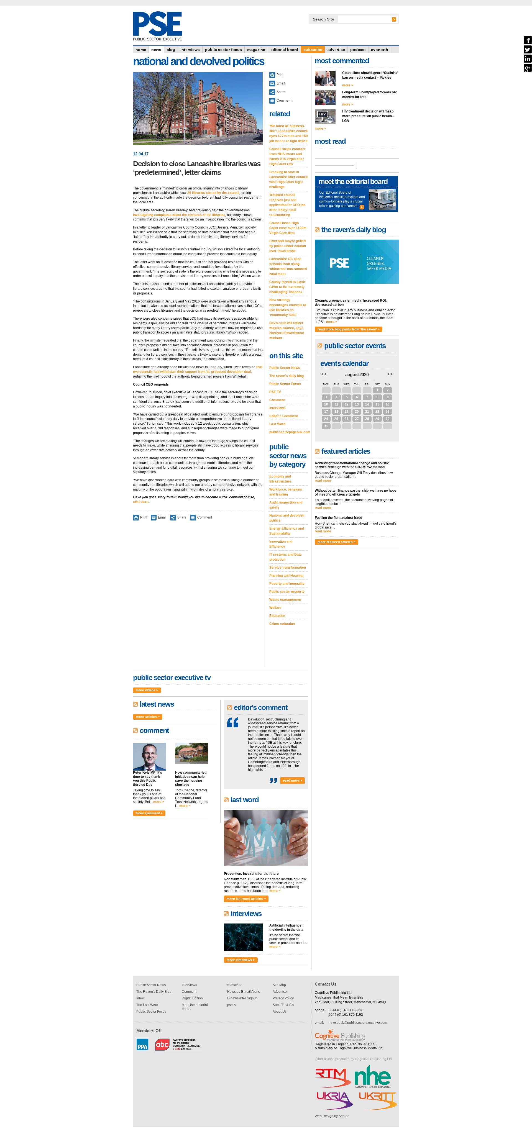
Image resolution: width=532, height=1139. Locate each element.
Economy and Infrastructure (280, 478)
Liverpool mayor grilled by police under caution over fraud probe (287, 246)
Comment (204, 517)
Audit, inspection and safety (285, 505)
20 (357, 412)
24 (326, 419)
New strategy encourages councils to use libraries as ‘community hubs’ (287, 307)
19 (347, 412)
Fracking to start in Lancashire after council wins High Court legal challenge (288, 179)
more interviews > (241, 960)
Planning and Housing (286, 576)
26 (347, 419)
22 (377, 412)
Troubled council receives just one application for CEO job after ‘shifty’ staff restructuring (287, 205)
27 (326, 390)
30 (357, 390)
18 (336, 412)
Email (162, 517)
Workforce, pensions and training (285, 492)
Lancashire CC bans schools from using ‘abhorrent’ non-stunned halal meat (288, 266)
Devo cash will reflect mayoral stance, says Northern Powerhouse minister (286, 330)
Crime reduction (282, 624)
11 (336, 404)
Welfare (275, 608)
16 (388, 404)
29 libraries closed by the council (213, 193)
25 (336, 419)
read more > (292, 781)
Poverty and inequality (287, 584)
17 (326, 412)
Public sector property (287, 592)
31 (367, 390)
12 (347, 404)
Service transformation (287, 568)
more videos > (147, 690)
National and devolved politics (286, 518)
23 (388, 412)
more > (158, 802)
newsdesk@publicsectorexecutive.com (358, 1023)
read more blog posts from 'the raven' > (349, 329)
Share (181, 517)
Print (143, 517)
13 (357, 404)
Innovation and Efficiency (280, 544)
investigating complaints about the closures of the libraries (179, 215)
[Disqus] (198, 597)
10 (326, 404)
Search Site (323, 19)
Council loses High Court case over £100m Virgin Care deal (287, 228)
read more (323, 481)
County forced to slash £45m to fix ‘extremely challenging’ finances (287, 287)
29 (347, 390)
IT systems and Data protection (285, 557)
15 (377, 404)
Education (277, 616)
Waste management (285, 600)
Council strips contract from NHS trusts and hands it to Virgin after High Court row (287, 156)
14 (367, 404)
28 (336, 390)
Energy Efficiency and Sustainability (286, 531)
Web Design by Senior (332, 1116)
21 (367, 412)
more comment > (149, 813)
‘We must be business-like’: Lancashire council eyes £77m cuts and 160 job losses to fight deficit (288, 133)
